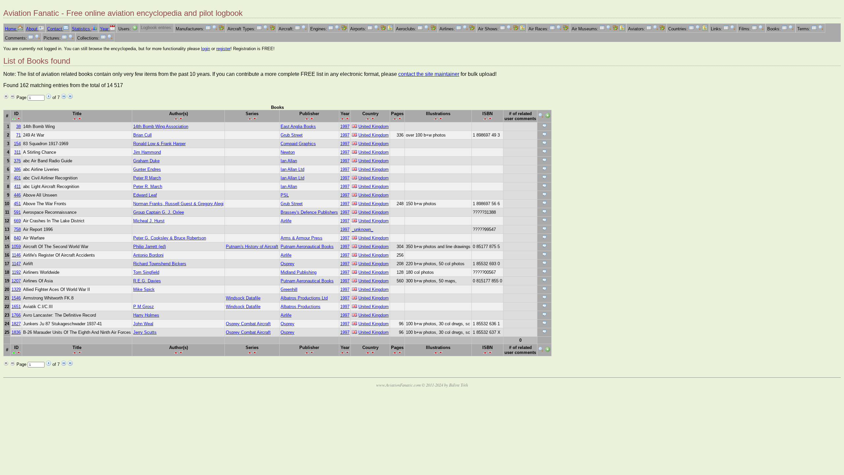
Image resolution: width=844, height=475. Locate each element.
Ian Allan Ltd (292, 169)
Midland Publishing (298, 272)
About (32, 28)
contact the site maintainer (428, 74)
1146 (16, 255)
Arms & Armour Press (301, 238)
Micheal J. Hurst (149, 220)
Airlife (286, 220)
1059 (16, 246)
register (223, 48)
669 (17, 220)
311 (17, 152)
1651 (16, 306)
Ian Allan (289, 160)
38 (18, 126)
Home (11, 28)
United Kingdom (373, 126)
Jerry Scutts (145, 332)
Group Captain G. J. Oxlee (158, 212)
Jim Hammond (147, 152)
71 (18, 135)
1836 (16, 332)
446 (17, 195)
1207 (16, 280)
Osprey (287, 263)
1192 (16, 272)
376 (17, 160)
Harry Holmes (146, 315)
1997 (344, 126)
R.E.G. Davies (147, 280)
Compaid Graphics (298, 143)
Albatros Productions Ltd (304, 298)
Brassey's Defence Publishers (309, 212)
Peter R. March (147, 186)
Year (105, 28)
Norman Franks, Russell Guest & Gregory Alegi (178, 203)
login (205, 48)
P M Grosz (143, 306)
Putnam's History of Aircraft (252, 246)
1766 (16, 315)
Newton (288, 152)
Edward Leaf (145, 195)
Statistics (81, 28)
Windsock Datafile (243, 298)
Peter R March (147, 177)
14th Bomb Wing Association (160, 126)
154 (17, 143)
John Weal (143, 323)
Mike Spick (144, 289)
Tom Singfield (146, 272)
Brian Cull (142, 135)
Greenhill (289, 289)
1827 (16, 323)
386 (17, 169)
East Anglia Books (298, 126)
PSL (285, 195)
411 (17, 186)
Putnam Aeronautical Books (307, 246)
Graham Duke (146, 160)
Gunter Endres (147, 169)
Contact (55, 28)
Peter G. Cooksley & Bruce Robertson (169, 238)
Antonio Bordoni (148, 255)
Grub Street (292, 135)
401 (17, 177)
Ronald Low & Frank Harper (159, 143)
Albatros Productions (300, 306)
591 (17, 212)
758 (17, 229)
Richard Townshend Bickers (159, 263)
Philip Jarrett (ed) (149, 246)
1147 (16, 263)
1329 (16, 289)
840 (17, 238)
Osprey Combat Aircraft (248, 323)
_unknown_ (362, 229)
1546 (16, 298)
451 (17, 203)
